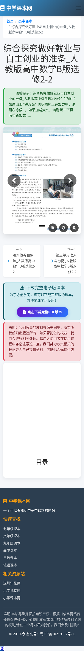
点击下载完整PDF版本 (45, 312)
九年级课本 (11, 543)
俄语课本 (10, 565)
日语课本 (10, 557)
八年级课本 (11, 536)
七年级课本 (11, 528)
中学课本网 (19, 7)
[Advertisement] (42, 414)
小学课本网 (11, 598)
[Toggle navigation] (78, 8)
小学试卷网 (11, 590)
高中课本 (25, 21)
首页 (10, 21)
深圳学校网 (11, 583)
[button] (14, 180)
